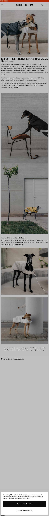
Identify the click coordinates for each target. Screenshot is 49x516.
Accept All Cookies (24, 504)
